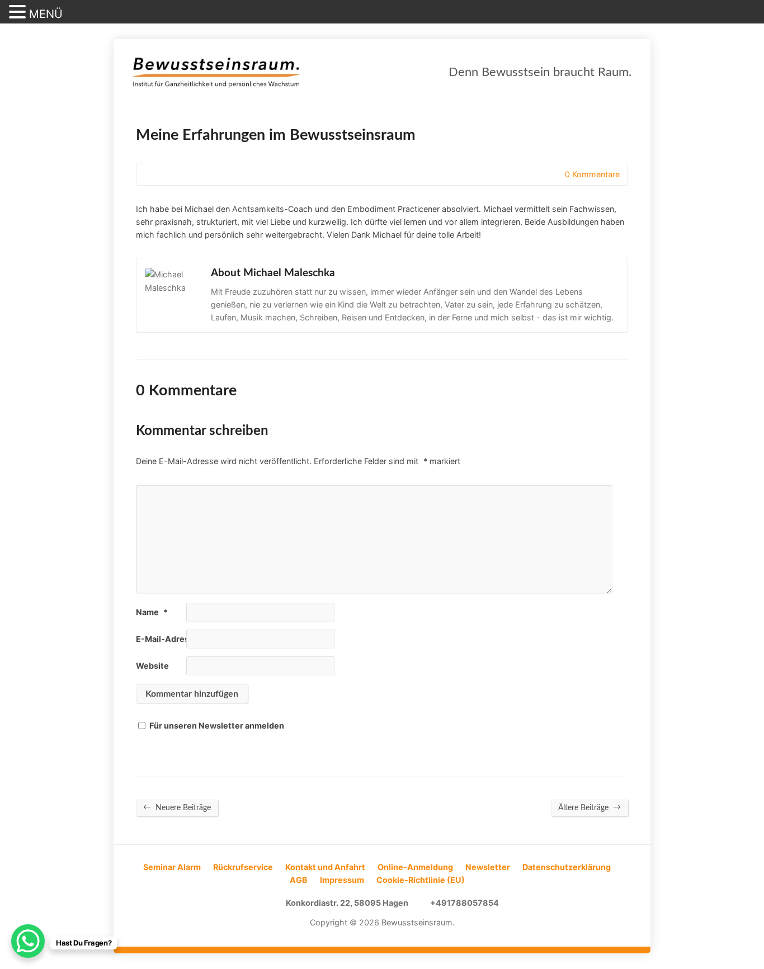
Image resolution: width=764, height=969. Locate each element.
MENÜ (46, 14)
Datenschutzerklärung (566, 867)
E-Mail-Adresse (171, 639)
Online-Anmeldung (415, 867)
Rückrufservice (243, 867)
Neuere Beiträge (177, 807)
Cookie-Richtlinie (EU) (420, 880)
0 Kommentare (555, 174)
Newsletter (487, 867)
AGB (299, 880)
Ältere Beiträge (589, 807)
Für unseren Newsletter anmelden (216, 725)
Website (152, 665)
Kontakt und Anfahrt (325, 867)
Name (152, 612)
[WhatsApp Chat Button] (28, 941)
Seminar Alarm (172, 867)
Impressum (342, 880)
